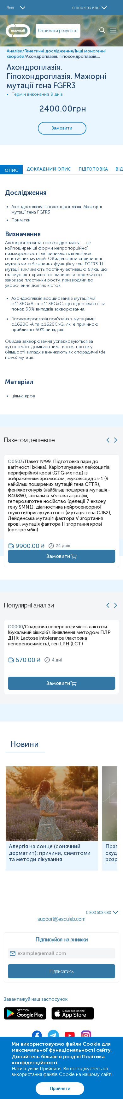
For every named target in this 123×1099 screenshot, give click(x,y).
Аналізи (14, 51)
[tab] (11, 169)
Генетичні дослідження (48, 51)
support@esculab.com (61, 919)
